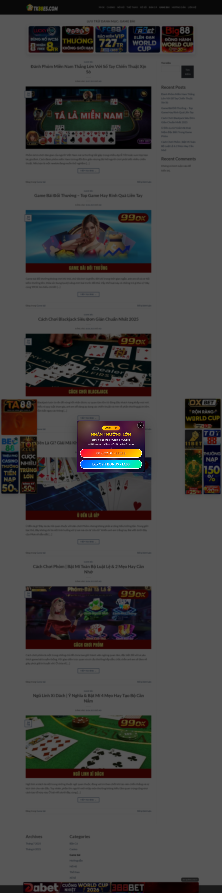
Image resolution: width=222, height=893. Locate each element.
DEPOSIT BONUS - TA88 (111, 464)
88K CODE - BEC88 (111, 453)
